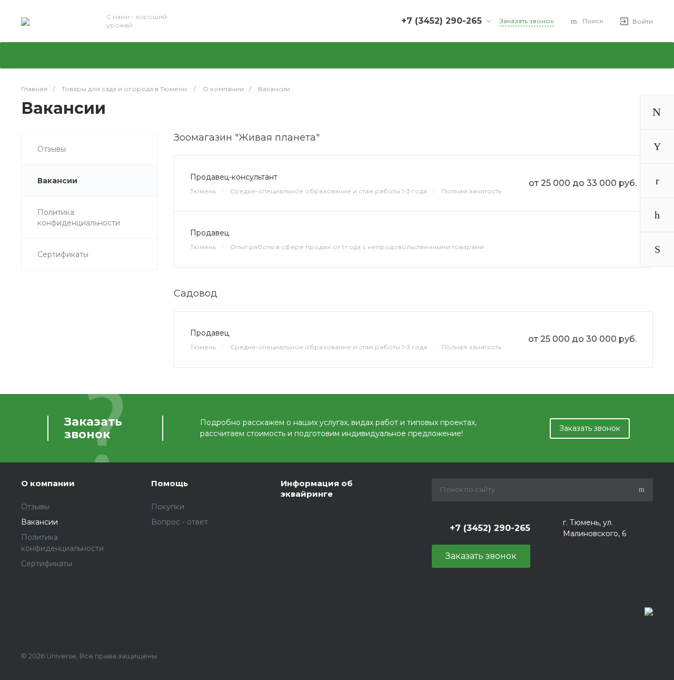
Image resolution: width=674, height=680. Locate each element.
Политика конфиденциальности (78, 218)
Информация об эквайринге (317, 488)
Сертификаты (62, 254)
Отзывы (51, 149)
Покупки (167, 506)
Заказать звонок (589, 428)
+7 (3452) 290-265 (441, 21)
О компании (48, 483)
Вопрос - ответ (179, 522)
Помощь (169, 483)
